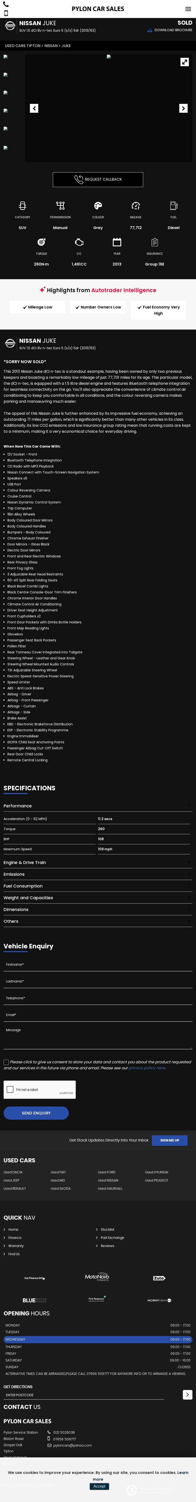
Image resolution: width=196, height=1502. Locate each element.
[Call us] (6, 5)
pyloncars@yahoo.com (72, 1445)
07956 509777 (64, 1439)
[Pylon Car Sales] (27, 1423)
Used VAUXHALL (110, 1188)
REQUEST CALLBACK (103, 179)
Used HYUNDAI (156, 1172)
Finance (15, 1238)
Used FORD (106, 1172)
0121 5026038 (63, 1432)
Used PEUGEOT (156, 1180)
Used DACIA (13, 1172)
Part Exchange (112, 1238)
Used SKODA (61, 1188)
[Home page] (98, 9)
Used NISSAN (108, 1180)
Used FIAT (58, 1172)
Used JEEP (11, 1180)
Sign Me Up (169, 1140)
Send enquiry (36, 1113)
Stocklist (107, 1229)
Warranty (16, 1246)
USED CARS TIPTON (22, 45)
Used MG (58, 1180)
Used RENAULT (15, 1188)
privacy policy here (147, 1068)
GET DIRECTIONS (18, 1387)
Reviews (107, 1246)
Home (13, 1229)
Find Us (14, 1254)
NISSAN (51, 45)
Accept (99, 1486)
